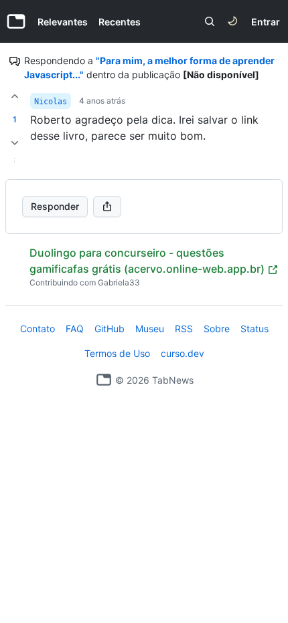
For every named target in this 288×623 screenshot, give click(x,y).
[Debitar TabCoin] (14, 143)
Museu (149, 328)
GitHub (109, 328)
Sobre (217, 328)
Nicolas (50, 101)
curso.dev (182, 353)
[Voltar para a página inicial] (104, 379)
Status (254, 328)
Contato (37, 328)
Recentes (119, 21)
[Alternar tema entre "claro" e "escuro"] (232, 21)
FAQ (75, 328)
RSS (184, 328)
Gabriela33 (119, 282)
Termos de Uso (117, 353)
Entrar (265, 21)
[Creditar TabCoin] (14, 96)
